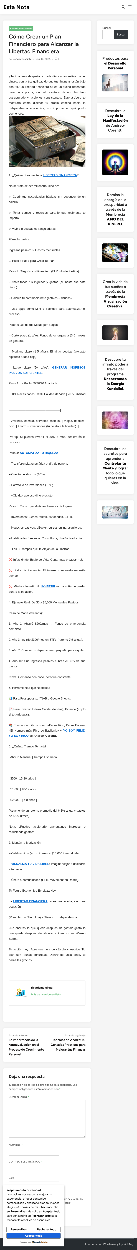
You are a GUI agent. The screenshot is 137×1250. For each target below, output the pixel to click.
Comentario (19, 1097)
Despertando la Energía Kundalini (115, 384)
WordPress (109, 1244)
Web (12, 1178)
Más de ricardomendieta (46, 994)
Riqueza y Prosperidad (21, 28)
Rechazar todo (46, 1229)
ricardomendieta (22, 59)
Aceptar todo (33, 1235)
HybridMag (126, 1244)
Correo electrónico (26, 1161)
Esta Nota (16, 7)
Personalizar (19, 1229)
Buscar (106, 28)
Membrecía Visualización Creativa (115, 301)
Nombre (16, 1144)
